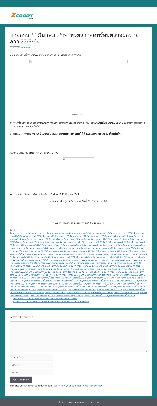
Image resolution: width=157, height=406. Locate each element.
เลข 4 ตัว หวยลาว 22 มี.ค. (99, 277)
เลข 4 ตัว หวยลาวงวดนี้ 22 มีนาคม (67, 280)
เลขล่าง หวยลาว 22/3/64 (102, 292)
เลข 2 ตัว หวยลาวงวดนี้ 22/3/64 (112, 265)
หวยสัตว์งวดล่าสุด (102, 263)
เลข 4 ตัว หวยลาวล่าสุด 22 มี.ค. (125, 280)
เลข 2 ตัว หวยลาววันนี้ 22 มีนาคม (122, 269)
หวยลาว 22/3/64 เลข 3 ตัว (122, 239)
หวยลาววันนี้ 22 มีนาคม (48, 257)
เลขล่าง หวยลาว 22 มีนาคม (78, 292)
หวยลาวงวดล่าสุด (77, 248)
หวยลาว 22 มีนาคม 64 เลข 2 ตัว (130, 236)
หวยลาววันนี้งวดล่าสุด (82, 260)
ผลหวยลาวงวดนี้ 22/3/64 (124, 233)
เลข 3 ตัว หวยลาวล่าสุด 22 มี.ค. (66, 274)
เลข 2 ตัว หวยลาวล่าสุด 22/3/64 (66, 269)
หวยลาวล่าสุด (92, 248)
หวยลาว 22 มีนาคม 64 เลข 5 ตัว (81, 239)
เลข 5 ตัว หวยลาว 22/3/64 (47, 286)
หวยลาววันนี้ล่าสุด (101, 260)
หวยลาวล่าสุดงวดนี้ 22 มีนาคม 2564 (116, 251)
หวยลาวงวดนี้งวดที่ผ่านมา (119, 245)
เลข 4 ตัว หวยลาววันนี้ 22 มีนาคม (101, 283)
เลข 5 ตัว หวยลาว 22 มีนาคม (22, 286)
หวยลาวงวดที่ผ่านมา (58, 242)
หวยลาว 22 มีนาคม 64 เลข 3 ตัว (23, 239)
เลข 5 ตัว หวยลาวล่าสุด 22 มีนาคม (52, 289)
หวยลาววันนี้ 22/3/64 (68, 257)
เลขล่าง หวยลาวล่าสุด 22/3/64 (69, 295)
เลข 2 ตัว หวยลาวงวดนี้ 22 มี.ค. (54, 265)
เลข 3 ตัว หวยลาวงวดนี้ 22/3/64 (38, 274)
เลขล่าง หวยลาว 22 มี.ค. (55, 292)
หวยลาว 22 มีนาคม (85, 236)
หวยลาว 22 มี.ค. (51, 236)
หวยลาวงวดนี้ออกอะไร (59, 248)
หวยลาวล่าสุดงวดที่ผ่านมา (60, 251)
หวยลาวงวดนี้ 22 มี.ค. (77, 242)
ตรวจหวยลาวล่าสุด (43, 233)
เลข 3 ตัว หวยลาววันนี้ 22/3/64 (74, 277)
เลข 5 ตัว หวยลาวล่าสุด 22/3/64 (82, 289)
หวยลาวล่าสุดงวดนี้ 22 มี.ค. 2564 (86, 251)
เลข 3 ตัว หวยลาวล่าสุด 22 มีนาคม (96, 274)
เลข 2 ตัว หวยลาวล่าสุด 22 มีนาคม (37, 269)
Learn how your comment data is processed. (78, 385)
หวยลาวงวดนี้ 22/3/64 (34, 245)
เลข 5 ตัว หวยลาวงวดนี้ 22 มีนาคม (101, 286)
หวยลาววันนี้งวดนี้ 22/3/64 (36, 260)
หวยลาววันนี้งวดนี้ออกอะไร (60, 260)
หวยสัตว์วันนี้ (116, 263)
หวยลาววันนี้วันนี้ (117, 260)
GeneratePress (92, 402)
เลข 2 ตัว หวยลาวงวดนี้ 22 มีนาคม (83, 265)
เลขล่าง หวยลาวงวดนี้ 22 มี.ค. (126, 292)
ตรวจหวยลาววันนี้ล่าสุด (84, 233)
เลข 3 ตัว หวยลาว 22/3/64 (89, 272)
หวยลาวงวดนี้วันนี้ (40, 248)
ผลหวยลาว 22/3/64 (103, 233)
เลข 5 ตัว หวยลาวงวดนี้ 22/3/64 (131, 286)
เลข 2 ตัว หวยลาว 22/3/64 (28, 265)
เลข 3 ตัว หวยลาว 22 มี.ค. (40, 272)
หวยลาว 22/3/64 (103, 239)
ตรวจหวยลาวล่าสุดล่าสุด (62, 233)
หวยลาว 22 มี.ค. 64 (67, 236)
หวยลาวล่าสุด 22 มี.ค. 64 (128, 248)
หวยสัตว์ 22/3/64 (65, 263)
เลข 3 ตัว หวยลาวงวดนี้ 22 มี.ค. (114, 272)
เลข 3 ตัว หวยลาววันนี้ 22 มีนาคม (45, 277)
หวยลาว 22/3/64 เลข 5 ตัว (37, 242)
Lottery (21, 230)
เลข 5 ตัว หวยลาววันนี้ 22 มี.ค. (109, 289)
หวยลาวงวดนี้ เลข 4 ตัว (76, 245)
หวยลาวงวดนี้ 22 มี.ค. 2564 (99, 242)
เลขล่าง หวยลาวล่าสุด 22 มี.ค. (42, 295)
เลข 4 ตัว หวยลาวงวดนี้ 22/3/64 (97, 280)
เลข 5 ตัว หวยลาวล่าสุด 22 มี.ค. (23, 289)
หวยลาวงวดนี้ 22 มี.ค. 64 (122, 242)
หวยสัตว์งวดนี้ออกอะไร (84, 263)
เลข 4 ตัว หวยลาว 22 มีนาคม (123, 277)
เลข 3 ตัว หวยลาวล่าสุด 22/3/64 (125, 274)
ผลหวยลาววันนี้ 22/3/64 (33, 236)
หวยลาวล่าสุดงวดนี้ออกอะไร (35, 254)
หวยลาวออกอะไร (17, 263)
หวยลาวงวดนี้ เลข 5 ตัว (97, 245)
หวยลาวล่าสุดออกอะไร (113, 254)
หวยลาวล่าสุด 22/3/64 (38, 251)
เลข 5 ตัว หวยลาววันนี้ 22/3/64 (30, 292)
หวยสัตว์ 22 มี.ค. (33, 263)
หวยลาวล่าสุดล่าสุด (77, 254)
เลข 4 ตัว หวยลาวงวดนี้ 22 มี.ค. (38, 280)
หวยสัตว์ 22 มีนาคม (49, 263)
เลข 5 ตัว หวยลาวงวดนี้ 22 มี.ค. (72, 286)
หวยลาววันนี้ (129, 254)
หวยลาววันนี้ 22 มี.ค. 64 (27, 257)
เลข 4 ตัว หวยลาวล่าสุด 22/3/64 (46, 283)
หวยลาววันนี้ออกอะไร (134, 260)
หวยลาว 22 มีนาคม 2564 (105, 236)
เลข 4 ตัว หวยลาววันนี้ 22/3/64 (130, 283)
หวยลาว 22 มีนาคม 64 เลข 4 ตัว (52, 239)
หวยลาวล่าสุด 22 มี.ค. (108, 248)
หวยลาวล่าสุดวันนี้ (94, 254)
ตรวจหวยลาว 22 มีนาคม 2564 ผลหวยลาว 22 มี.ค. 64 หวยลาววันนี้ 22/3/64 (45, 298)
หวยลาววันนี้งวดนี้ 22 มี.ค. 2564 (114, 257)
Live (15, 230)
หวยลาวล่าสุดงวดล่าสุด (58, 254)
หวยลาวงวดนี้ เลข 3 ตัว (55, 245)
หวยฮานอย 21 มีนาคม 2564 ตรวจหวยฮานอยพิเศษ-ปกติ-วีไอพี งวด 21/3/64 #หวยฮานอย (51, 301)
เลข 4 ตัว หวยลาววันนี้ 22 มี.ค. (73, 283)
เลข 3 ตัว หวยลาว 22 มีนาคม (64, 272)
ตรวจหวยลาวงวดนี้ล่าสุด (23, 233)
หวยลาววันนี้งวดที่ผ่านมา (89, 257)
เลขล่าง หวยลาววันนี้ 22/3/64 (122, 295)
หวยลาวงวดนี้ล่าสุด (24, 248)
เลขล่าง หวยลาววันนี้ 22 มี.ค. (96, 295)
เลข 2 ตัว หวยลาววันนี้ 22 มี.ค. (94, 269)
